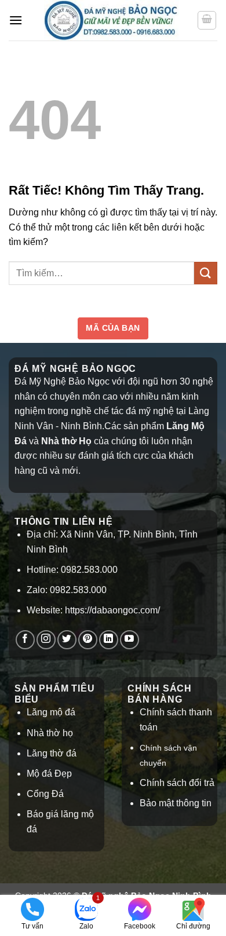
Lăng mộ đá (51, 712)
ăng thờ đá (54, 753)
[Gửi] (205, 273)
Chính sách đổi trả (177, 783)
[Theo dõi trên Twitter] (66, 639)
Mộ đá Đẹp (49, 773)
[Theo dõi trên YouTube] (129, 639)
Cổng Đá (45, 794)
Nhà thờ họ (50, 733)
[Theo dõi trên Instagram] (46, 639)
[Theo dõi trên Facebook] (25, 639)
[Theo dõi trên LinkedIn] (108, 639)
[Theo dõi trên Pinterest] (87, 639)
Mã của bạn (113, 327)
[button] (16, 20)
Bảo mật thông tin (176, 803)
